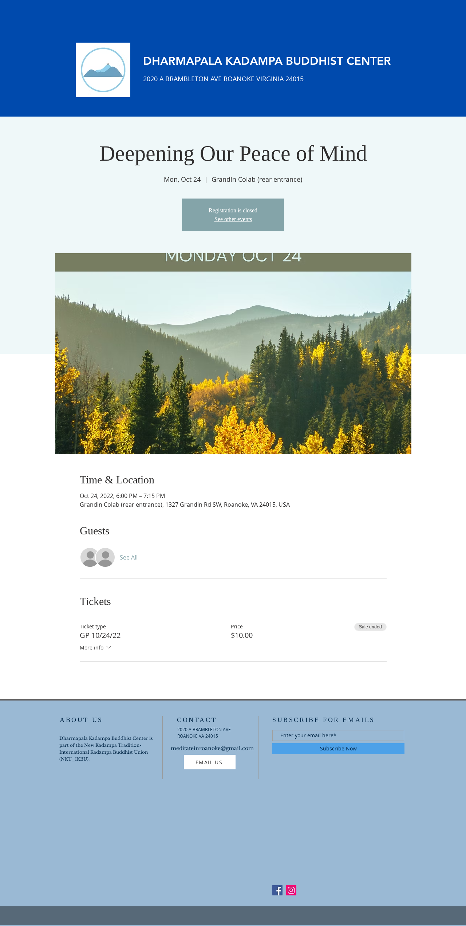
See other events (233, 219)
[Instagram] (291, 890)
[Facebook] (277, 890)
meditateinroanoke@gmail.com (212, 748)
